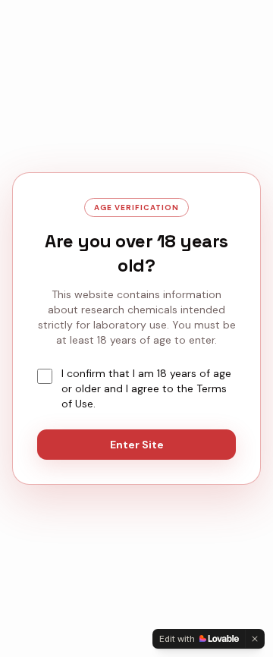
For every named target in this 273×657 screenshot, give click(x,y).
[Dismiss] (255, 639)
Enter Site (137, 444)
